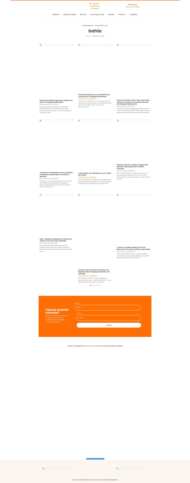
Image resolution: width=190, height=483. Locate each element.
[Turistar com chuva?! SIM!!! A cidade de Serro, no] (110, 374)
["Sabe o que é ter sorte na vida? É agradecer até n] (15, 402)
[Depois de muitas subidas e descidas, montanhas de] (174, 392)
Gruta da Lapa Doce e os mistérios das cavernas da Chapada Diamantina (94, 95)
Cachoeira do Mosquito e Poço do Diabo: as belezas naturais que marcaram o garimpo (56, 174)
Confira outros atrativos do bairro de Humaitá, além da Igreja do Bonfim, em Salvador (94, 272)
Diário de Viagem (69, 15)
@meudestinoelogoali (92, 346)
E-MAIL (79, 313)
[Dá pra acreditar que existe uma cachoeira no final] (47, 372)
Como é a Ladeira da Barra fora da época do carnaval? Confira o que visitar (133, 248)
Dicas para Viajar (97, 15)
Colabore (133, 15)
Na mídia (111, 15)
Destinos (56, 15)
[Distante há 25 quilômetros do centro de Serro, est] (79, 392)
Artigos (83, 15)
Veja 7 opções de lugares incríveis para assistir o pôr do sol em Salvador (56, 240)
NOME (77, 303)
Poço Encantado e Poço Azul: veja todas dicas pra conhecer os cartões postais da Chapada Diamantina (133, 102)
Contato (122, 15)
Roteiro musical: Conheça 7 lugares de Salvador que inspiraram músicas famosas (132, 167)
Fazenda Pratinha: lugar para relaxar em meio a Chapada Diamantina (56, 101)
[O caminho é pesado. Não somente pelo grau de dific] (142, 387)
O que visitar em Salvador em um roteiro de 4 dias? (94, 174)
